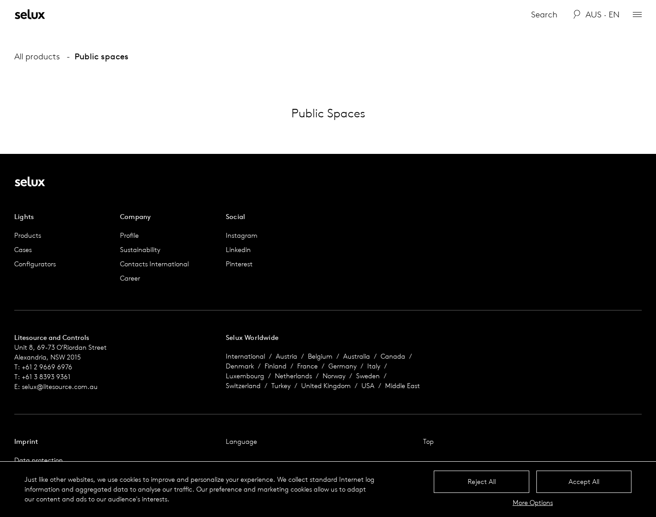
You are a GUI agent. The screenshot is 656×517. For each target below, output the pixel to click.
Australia (356, 356)
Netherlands (293, 376)
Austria (286, 356)
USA (367, 385)
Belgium (320, 356)
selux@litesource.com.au (60, 386)
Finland (275, 366)
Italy (373, 366)
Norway (334, 376)
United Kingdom (326, 385)
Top (428, 441)
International (245, 356)
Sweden (368, 376)
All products (37, 56)
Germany (342, 366)
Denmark (240, 366)
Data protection (38, 460)
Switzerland (243, 385)
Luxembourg (245, 376)
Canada (393, 356)
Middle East (402, 385)
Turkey (281, 385)
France (307, 366)
